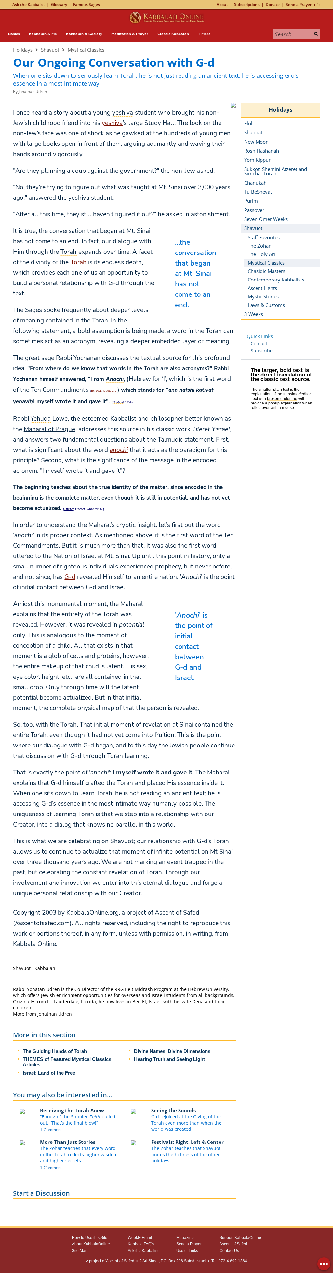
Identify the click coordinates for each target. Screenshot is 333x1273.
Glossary (59, 4)
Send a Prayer (299, 4)
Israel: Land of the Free (49, 1072)
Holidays (23, 50)
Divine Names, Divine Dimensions (172, 1051)
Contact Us (229, 1250)
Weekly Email (140, 1237)
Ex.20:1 (96, 390)
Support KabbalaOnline (240, 1237)
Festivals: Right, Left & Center (187, 1142)
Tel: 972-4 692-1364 (229, 1261)
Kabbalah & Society (84, 33)
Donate (273, 4)
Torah (79, 262)
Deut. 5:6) (110, 390)
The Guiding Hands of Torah (55, 1051)
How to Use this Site (89, 1237)
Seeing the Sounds (173, 1110)
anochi (119, 450)
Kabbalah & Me (43, 33)
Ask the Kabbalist (28, 4)
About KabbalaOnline (91, 1244)
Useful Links (187, 1250)
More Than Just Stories (67, 1142)
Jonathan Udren (33, 91)
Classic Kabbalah (173, 33)
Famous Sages (86, 4)
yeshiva (112, 123)
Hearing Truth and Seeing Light (169, 1059)
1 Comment (51, 1130)
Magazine (185, 1237)
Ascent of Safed (233, 1244)
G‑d (69, 577)
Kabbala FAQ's (141, 1244)
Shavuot (50, 50)
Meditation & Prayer (129, 33)
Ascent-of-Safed (120, 1261)
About (222, 4)
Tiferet (68, 509)
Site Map (79, 1250)
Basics (14, 33)
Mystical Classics (86, 50)
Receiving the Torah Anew (72, 1110)
